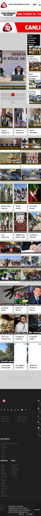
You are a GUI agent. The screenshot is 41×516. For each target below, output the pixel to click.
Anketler (14, 467)
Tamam (30, 514)
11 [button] (13, 98)
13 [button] (19, 98)
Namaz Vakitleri (3, 473)
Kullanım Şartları (22, 416)
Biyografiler (15, 469)
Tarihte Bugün (3, 483)
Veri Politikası (5, 421)
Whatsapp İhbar (22, 419)
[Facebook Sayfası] (2, 410)
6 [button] (19, 94)
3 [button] (9, 94)
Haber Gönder (22, 421)
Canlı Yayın (4, 447)
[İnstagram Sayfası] (8, 410)
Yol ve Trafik (3, 469)
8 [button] (2, 98)
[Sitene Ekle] (26, 410)
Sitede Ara (15, 465)
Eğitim (3, 458)
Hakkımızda (4, 416)
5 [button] (16, 94)
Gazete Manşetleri (4, 495)
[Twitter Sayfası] (5, 410)
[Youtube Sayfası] (12, 410)
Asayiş (3, 451)
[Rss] (19, 410)
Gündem (3, 449)
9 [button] (6, 98)
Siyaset (3, 456)
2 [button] (6, 94)
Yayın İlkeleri (5, 419)
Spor (2, 454)
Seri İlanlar (4, 488)
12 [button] (16, 98)
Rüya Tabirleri (14, 472)
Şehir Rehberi (3, 491)
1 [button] (2, 94)
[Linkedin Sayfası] (16, 410)
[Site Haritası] (22, 410)
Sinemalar (4, 486)
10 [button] (9, 98)
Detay (22, 514)
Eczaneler (4, 476)
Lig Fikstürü (3, 479)
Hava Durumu (3, 466)
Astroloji (14, 475)
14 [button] (23, 98)
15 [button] (13, 102)
